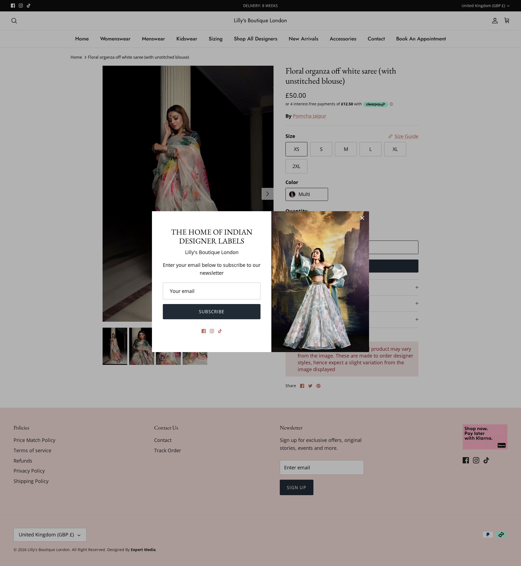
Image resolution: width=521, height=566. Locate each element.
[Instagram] (212, 331)
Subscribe (212, 312)
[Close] (362, 218)
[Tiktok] (220, 331)
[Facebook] (204, 331)
